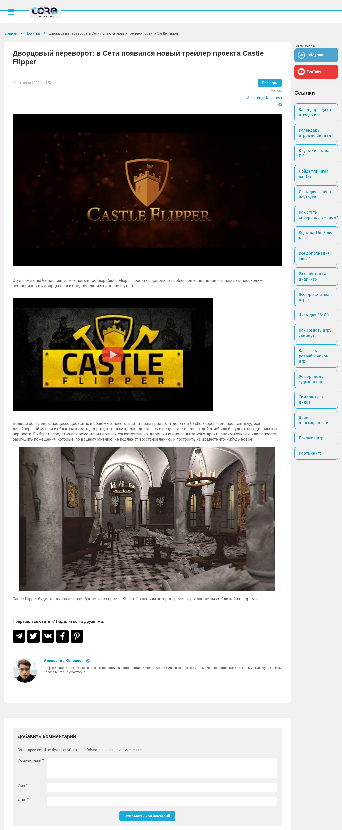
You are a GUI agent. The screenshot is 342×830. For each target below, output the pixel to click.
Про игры (270, 83)
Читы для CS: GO (314, 315)
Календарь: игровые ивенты (315, 133)
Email (23, 799)
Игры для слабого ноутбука (315, 194)
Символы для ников (311, 400)
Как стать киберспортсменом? (318, 215)
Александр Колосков (264, 98)
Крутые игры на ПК (314, 153)
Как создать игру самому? (315, 333)
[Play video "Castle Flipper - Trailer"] (113, 354)
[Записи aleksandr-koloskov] (25, 670)
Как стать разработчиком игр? (314, 356)
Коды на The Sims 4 (315, 235)
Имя (23, 785)
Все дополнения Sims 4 (314, 256)
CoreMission (45, 12)
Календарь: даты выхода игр (315, 112)
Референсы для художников (314, 379)
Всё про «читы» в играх (316, 297)
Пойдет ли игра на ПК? (313, 174)
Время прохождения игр (316, 420)
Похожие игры (312, 438)
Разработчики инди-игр (312, 276)
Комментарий (31, 760)
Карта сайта (310, 453)
